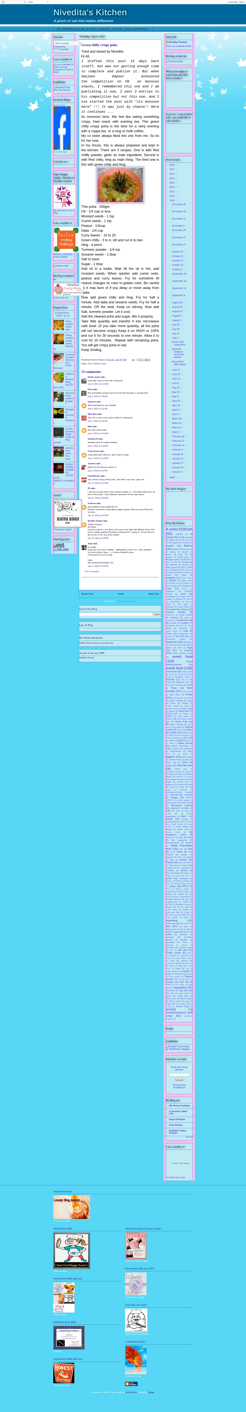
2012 (172, 191)
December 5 (178, 226)
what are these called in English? (69, 398)
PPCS (185, 886)
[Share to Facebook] (146, 359)
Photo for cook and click (177, 876)
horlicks (177, 738)
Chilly (168, 604)
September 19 (179, 281)
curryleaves (183, 634)
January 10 (178, 467)
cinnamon (170, 615)
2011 (172, 196)
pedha (177, 873)
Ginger (185, 703)
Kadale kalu (180, 769)
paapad (169, 857)
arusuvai (188, 540)
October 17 (178, 260)
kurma (189, 777)
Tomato (169, 982)
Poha (90, 364)
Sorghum (172, 955)
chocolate (171, 609)
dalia (187, 636)
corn (182, 625)
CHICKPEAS (175, 602)
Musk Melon (182, 827)
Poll (175, 883)
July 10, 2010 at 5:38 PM (98, 538)
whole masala (186, 998)
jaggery (170, 756)
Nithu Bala (92, 414)
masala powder (183, 800)
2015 (172, 178)
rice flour (183, 926)
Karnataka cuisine (173, 772)
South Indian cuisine (184, 958)
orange (184, 854)
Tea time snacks (173, 976)
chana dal (184, 596)
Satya (90, 544)
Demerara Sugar (175, 639)
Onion (180, 852)
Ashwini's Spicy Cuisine (177, 1131)
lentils (189, 784)
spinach (184, 961)
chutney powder (176, 612)
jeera (187, 759)
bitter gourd (171, 567)
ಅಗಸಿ (177, 1004)
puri (187, 899)
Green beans (183, 716)
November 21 (179, 237)
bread (171, 572)
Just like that (184, 765)
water (172, 993)
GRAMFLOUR (172, 714)
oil (171, 852)
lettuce (172, 787)
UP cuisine (179, 985)
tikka (187, 979)
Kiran (90, 389)
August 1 (177, 320)
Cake (168, 588)
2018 (172, 165)
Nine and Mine (185, 837)
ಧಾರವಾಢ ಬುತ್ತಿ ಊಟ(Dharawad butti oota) (179, 1012)
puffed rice (183, 894)
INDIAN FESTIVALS (180, 746)
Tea (188, 974)
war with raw (186, 990)
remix (185, 917)
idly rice (189, 741)
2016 (172, 174)
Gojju (186, 706)
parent (180, 862)
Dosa (171, 645)
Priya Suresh (93, 451)
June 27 (176, 370)
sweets (185, 971)
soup (182, 955)
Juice (168, 765)
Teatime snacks (99, 364)
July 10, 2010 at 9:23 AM (98, 483)
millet (178, 811)
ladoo (182, 779)
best (168, 562)
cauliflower (171, 596)
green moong (176, 724)
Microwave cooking (182, 805)
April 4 (175, 414)
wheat (168, 996)
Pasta (171, 865)
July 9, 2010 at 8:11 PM (97, 471)
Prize (168, 889)
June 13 (176, 379)
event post (171, 671)
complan (169, 620)
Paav (180, 857)
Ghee (173, 703)
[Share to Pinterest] (148, 359)
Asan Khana (175, 1125)
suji (187, 968)
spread (169, 963)
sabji (168, 932)
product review (182, 889)
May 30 (176, 387)
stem (171, 966)
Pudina (169, 894)
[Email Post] (133, 360)
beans (169, 554)
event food (182, 657)
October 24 (178, 256)
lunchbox (183, 790)
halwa (189, 729)
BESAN (186, 559)
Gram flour (184, 711)
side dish (182, 950)
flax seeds (170, 685)
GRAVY (169, 716)
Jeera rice (171, 762)
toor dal (184, 982)
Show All (189, 1137)
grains (172, 711)
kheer (171, 774)
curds (185, 631)
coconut (174, 617)
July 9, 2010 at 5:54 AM (97, 421)
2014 (172, 183)
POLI (168, 884)
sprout (178, 963)
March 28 (177, 418)
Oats (190, 849)
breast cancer (186, 578)
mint (187, 811)
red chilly (182, 915)
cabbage (185, 586)
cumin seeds (172, 631)
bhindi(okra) (187, 562)
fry (173, 698)
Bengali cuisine (173, 559)
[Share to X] (143, 359)
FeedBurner (179, 1087)
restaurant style (173, 923)
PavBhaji (170, 870)
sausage (169, 945)
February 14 (178, 445)
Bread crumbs (184, 572)
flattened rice (182, 682)
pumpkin (186, 897)
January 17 (178, 463)
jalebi (184, 757)
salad (169, 934)
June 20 (176, 374)
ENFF (174, 650)
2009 (172, 477)
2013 (172, 187)
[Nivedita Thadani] (62, 149)
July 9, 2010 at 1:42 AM (97, 409)
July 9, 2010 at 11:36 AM (98, 446)
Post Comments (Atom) (126, 601)
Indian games (172, 749)
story (180, 966)
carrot (183, 594)
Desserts (171, 641)
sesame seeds (185, 947)
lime (182, 787)
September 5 (178, 295)
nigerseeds (170, 837)
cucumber (183, 628)
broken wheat (186, 580)
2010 (172, 200)
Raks (90, 426)
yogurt (169, 1004)
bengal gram (183, 557)
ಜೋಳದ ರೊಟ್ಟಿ (182, 1006)
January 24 (178, 458)
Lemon (180, 784)
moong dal (171, 821)
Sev (171, 950)
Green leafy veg (183, 721)
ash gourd (173, 542)
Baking (188, 545)
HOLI (171, 735)
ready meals (171, 910)
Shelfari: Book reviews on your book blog (96, 643)
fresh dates (175, 694)
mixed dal (171, 813)
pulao (168, 897)
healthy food (176, 732)
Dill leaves (187, 642)
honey (168, 738)
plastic (168, 881)
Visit (175, 1177)
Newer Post (87, 594)
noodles (188, 842)
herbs (190, 733)
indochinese (175, 751)
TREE (168, 985)
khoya (180, 774)
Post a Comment (92, 571)
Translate (64, 49)
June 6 (176, 383)
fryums (180, 698)
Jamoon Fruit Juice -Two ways (69, 453)
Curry (169, 633)
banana (175, 549)
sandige (183, 940)
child (187, 602)
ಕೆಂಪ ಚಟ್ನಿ (186, 1004)
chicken (189, 599)
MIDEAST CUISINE (180, 808)
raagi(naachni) (172, 902)
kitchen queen (94, 377)
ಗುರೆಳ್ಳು (168, 1006)
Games (189, 698)
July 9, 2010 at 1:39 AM (97, 396)
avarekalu (186, 543)
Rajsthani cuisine (183, 904)
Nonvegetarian (172, 842)
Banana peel (187, 549)
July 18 (176, 329)
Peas (168, 873)
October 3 (177, 269)
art (180, 540)
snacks (189, 953)
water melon (184, 993)
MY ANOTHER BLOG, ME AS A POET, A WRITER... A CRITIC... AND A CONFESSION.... (103, 29)
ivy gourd (183, 754)
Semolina (170, 947)
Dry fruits (182, 645)
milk (168, 811)
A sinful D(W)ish (179, 529)
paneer (183, 860)
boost (190, 570)
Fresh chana (187, 691)
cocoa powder (185, 615)
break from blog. (176, 575)
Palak (172, 860)
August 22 (177, 307)
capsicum (170, 591)
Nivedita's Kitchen (90, 12)
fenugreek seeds (182, 677)
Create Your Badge (60, 152)
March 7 (176, 432)
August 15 (177, 311)
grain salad (187, 708)
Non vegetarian (179, 840)
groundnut (178, 727)
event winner (178, 674)
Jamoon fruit (175, 759)
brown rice (174, 583)
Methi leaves (172, 803)
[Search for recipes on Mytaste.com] (174, 61)
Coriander (170, 625)
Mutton (169, 829)
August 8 (177, 316)
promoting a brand (173, 891)
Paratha (170, 862)
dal (177, 636)
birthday (173, 564)
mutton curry (173, 832)
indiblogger (188, 749)
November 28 (179, 230)
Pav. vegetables (183, 868)
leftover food (183, 782)
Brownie (186, 583)
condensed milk (184, 620)
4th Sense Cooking (179, 1105)
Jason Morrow (131, 1392)
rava (179, 907)
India (171, 743)
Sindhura (92, 503)
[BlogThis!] (140, 359)
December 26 (179, 204)
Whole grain (171, 999)
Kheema (189, 772)
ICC (186, 738)
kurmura (172, 779)
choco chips (183, 607)
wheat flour (182, 996)
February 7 (178, 449)
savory (184, 945)
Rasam (169, 907)
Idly (180, 740)
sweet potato (172, 971)
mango (174, 797)
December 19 (179, 211)
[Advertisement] (120, 583)
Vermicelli (170, 990)
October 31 (178, 251)
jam (190, 757)
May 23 (176, 392)
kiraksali (179, 777)
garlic (190, 700)
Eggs (189, 647)
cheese (179, 599)
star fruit (188, 963)
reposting (171, 920)
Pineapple (183, 878)
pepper (187, 873)
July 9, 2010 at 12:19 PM (98, 458)
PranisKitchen (94, 476)
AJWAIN (179, 534)
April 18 (176, 405)
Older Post (153, 594)
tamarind (179, 974)
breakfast (170, 578)
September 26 (179, 274)
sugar (177, 968)
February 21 (178, 441)
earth (180, 648)
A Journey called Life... (178, 1112)
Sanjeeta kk (93, 439)
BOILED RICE (179, 570)
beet (181, 554)
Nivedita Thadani (95, 521)
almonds (188, 537)
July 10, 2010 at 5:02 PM (98, 515)
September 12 (179, 288)
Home (121, 594)
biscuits (185, 564)
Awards (170, 546)
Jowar (185, 762)
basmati (185, 552)
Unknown (92, 402)
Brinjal (172, 580)
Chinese (169, 607)
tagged (169, 974)
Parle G (189, 862)
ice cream (170, 740)
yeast (187, 1001)
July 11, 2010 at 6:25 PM (98, 566)
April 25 (176, 401)
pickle (169, 878)
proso (187, 891)
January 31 (178, 454)
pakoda (189, 857)
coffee (186, 618)
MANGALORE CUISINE (181, 795)
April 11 (176, 410)
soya (172, 961)
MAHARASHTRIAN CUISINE (179, 792)
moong (184, 819)
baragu (173, 552)
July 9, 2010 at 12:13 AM (98, 384)
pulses (176, 897)
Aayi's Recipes (177, 1119)
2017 (172, 169)
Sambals (183, 934)
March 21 (177, 423)
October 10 (178, 265)
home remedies (183, 735)
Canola (184, 589)
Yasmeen (92, 464)
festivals (170, 679)
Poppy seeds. (186, 884)
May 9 (175, 396)
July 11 (176, 333)
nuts (181, 849)
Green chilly (171, 719)
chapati (169, 599)
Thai (179, 979)
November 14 (179, 244)
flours (180, 685)
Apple (172, 540)
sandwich (170, 942)
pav (179, 865)
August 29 (177, 302)
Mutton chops (183, 829)
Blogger (151, 1392)
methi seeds (186, 803)
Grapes (186, 714)
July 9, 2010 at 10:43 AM (98, 433)
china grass (182, 604)
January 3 (177, 472)
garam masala (176, 700)
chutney (184, 609)
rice (168, 926)
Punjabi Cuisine (173, 899)
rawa (186, 907)
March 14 (177, 427)
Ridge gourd (171, 929)
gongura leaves (172, 708)
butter (175, 586)
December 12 (179, 218)
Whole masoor (175, 1001)
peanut (184, 870)
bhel (175, 562)
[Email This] (138, 359)
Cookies (185, 623)
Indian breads (185, 743)
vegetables (180, 987)
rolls (181, 929)
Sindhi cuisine (173, 953)
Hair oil (180, 730)
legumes (170, 784)
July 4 (175, 338)
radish (185, 902)
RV (89, 488)
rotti (187, 929)
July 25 (176, 325)
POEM (178, 881)
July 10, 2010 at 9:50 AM (98, 498)
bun (167, 586)
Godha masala (172, 706)
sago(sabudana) (181, 932)
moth (182, 822)
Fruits (189, 694)
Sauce (185, 942)
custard (169, 636)
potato (172, 886)
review (187, 923)
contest (173, 623)
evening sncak (185, 653)
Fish (183, 680)
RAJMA (169, 904)
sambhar (170, 937)
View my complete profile (178, 46)
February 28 (178, 436)
